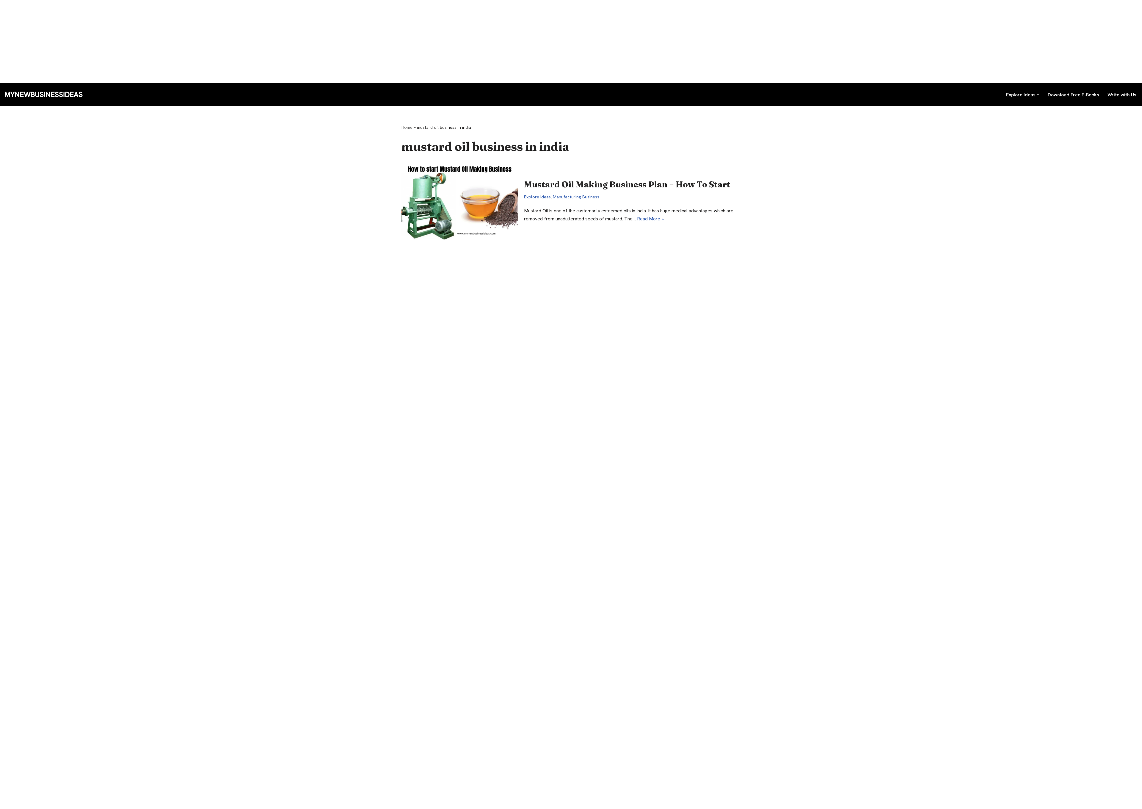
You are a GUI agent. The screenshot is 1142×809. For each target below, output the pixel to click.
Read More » (650, 219)
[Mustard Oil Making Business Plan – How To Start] (459, 201)
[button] (1038, 94)
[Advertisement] (178, 41)
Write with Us (1122, 95)
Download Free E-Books (1073, 95)
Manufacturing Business (576, 197)
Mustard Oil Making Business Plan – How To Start (627, 184)
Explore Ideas (537, 197)
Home (406, 127)
